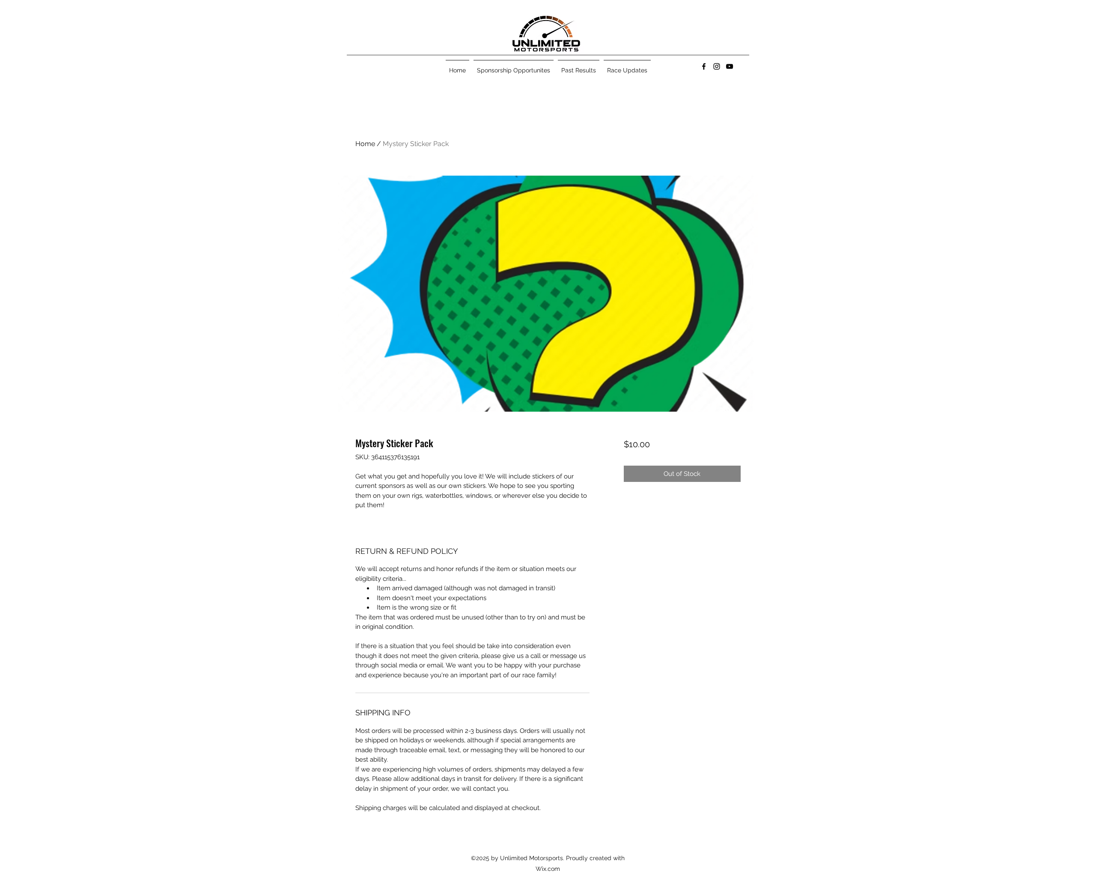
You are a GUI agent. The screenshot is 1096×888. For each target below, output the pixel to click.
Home (365, 144)
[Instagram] (716, 66)
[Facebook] (704, 66)
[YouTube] (729, 66)
